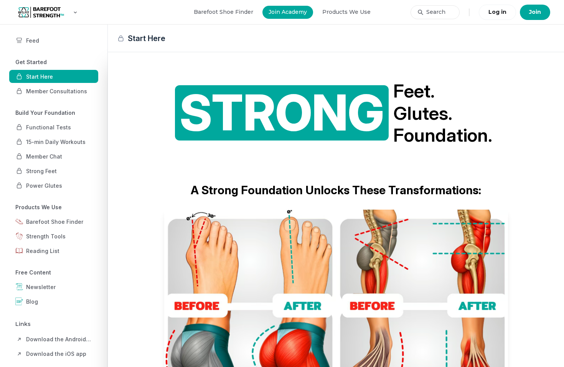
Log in (497, 11)
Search (435, 11)
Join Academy (288, 11)
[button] (53, 76)
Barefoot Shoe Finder (223, 11)
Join (535, 11)
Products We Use (346, 11)
